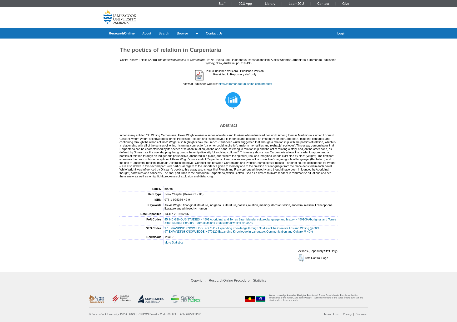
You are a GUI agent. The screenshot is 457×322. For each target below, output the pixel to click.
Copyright (198, 280)
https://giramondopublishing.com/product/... (246, 84)
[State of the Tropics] (185, 299)
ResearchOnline (122, 33)
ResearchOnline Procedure (229, 280)
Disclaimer (362, 314)
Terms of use (331, 314)
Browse (182, 33)
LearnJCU (296, 3)
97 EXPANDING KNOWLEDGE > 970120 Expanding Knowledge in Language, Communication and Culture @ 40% (238, 231)
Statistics (259, 280)
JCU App (245, 3)
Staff (222, 3)
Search (164, 33)
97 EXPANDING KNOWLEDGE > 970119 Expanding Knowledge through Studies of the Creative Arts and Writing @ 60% (241, 228)
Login (341, 33)
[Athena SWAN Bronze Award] (96, 299)
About (146, 33)
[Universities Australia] (151, 299)
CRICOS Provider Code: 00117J (157, 314)
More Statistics (173, 242)
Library (270, 3)
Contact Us (214, 33)
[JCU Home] (120, 16)
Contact (323, 3)
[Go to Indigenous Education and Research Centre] (250, 298)
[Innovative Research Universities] (121, 299)
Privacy (347, 314)
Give (345, 3)
